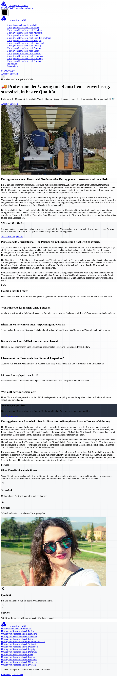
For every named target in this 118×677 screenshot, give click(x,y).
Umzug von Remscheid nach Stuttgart (24, 40)
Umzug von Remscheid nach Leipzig (24, 45)
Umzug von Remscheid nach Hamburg (24, 30)
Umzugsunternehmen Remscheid (22, 25)
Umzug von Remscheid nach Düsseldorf (25, 43)
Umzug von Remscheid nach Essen (23, 51)
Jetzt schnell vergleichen (12, 236)
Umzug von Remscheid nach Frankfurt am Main (29, 38)
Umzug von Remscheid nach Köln (22, 35)
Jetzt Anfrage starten (10, 416)
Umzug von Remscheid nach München (24, 33)
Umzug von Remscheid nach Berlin (23, 27)
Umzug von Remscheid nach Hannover (25, 56)
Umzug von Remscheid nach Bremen (24, 53)
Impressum (12, 63)
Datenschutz (12, 66)
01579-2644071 (8, 8)
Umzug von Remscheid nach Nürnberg (25, 58)
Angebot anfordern (24, 8)
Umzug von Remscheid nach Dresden (24, 61)
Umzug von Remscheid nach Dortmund (25, 48)
